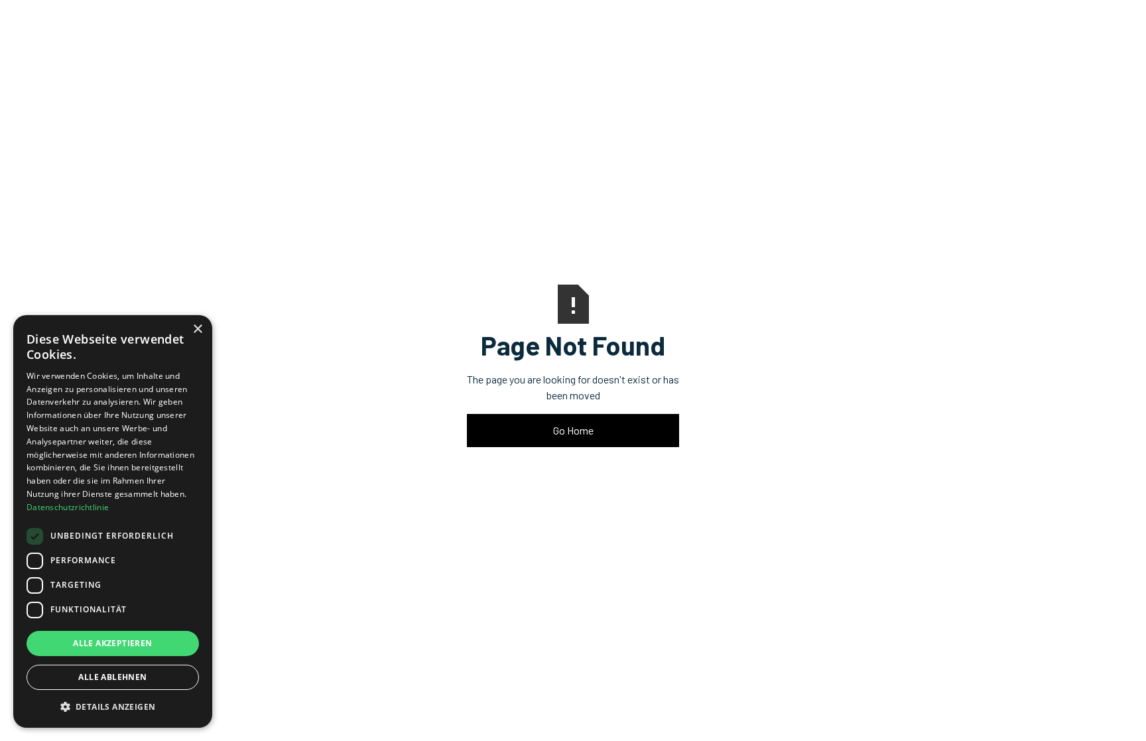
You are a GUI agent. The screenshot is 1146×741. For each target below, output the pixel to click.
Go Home (573, 430)
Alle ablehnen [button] (112, 677)
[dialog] (112, 521)
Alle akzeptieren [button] (112, 643)
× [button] (197, 329)
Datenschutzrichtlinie (68, 507)
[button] (113, 706)
